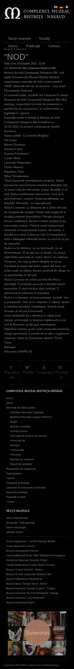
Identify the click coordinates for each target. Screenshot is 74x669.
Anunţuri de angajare (22, 459)
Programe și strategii (17, 483)
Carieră (10, 478)
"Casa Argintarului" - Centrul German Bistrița (30, 541)
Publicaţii (33, 46)
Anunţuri (15, 445)
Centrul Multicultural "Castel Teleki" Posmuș (30, 564)
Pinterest (61, 374)
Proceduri (15, 454)
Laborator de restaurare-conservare (26, 487)
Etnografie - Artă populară (20, 522)
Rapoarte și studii (16, 497)
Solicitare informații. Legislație (27, 412)
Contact (54, 46)
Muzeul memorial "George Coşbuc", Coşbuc (30, 588)
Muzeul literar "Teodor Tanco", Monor (26, 583)
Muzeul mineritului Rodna (20, 602)
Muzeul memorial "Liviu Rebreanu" (25, 597)
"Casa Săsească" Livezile (20, 546)
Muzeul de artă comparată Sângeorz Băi (28, 574)
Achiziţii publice (19, 431)
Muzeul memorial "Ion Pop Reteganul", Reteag (32, 593)
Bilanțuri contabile (20, 426)
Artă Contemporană (17, 518)
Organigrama (13, 473)
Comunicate (17, 450)
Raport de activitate (21, 464)
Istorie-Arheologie (16, 527)
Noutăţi (44, 38)
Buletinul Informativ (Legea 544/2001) (31, 417)
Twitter (28, 372)
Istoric (13, 46)
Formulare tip (17, 440)
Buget (13, 421)
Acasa (9, 398)
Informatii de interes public (21, 407)
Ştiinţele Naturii (14, 532)
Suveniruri (37, 633)
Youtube (45, 372)
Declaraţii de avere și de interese (28, 435)
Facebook (12, 374)
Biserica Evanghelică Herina (22, 550)
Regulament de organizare (21, 468)
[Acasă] (37, 13)
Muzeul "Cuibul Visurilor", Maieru (24, 569)
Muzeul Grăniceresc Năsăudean (24, 579)
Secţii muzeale (19, 38)
